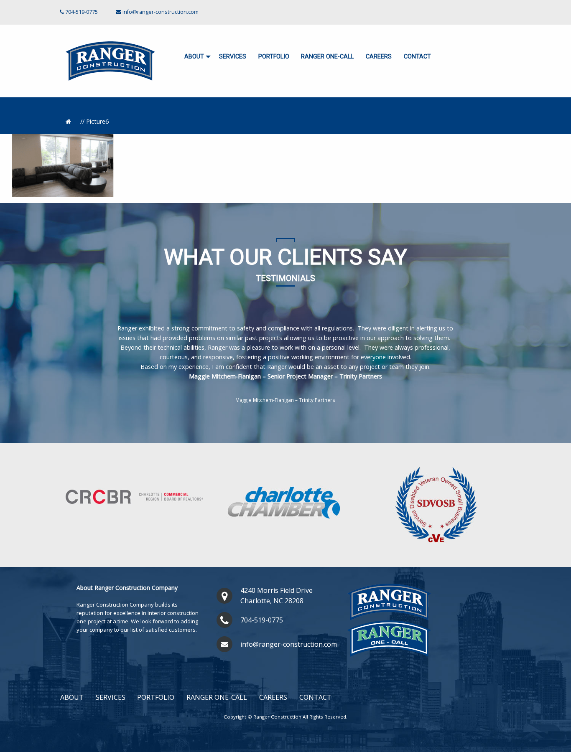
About (194, 56)
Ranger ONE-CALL (327, 56)
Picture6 (97, 121)
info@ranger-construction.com (160, 11)
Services (232, 56)
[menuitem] (195, 57)
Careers (379, 56)
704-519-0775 (261, 620)
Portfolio (273, 56)
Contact (417, 56)
